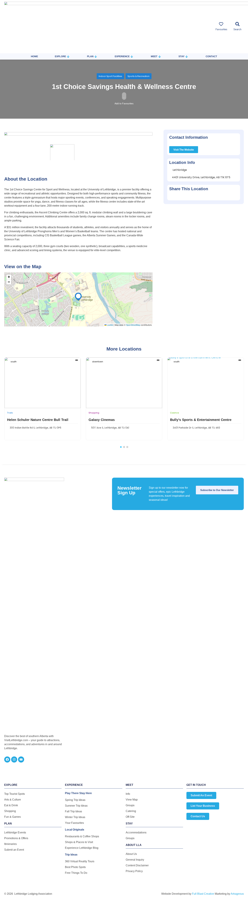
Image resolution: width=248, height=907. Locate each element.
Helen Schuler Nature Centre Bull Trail (37, 420)
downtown (97, 361)
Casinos (174, 412)
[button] (78, 296)
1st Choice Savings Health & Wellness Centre (124, 86)
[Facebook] (7, 759)
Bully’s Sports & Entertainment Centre (200, 420)
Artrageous (237, 893)
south (14, 361)
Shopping (94, 412)
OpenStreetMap (133, 324)
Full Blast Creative (203, 893)
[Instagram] (14, 759)
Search (237, 29)
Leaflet (109, 324)
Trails (10, 412)
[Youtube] (21, 759)
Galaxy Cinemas (102, 420)
